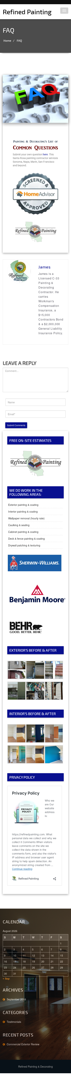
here (45, 154)
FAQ (19, 40)
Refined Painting (27, 12)
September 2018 (16, 999)
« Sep (6, 978)
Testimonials (14, 1022)
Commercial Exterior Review (23, 1044)
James (44, 266)
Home (7, 40)
